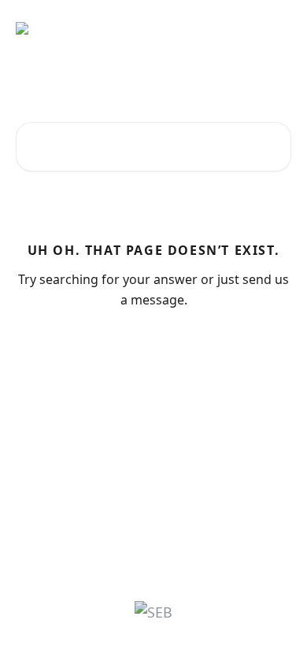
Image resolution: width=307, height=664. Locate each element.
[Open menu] (277, 28)
